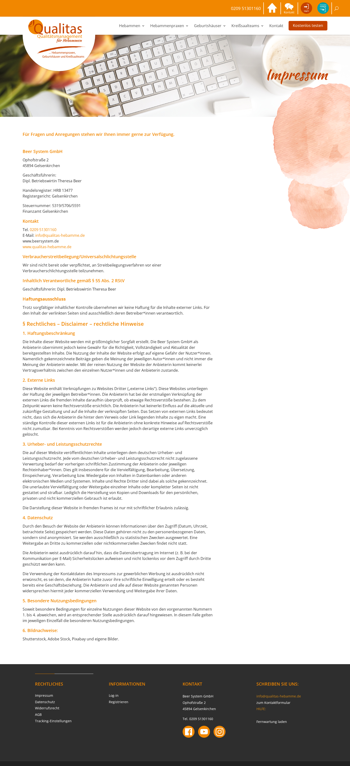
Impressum (44, 695)
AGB (38, 714)
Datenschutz (45, 702)
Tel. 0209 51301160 (198, 719)
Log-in (114, 695)
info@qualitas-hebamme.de (60, 235)
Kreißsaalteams (245, 25)
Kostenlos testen (308, 25)
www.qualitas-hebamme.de (47, 246)
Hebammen (129, 25)
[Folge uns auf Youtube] (204, 732)
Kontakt (276, 25)
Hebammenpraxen (167, 25)
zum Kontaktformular (273, 702)
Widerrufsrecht (47, 708)
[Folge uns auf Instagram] (219, 732)
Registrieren (118, 702)
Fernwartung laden (271, 721)
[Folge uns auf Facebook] (189, 732)
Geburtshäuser (207, 25)
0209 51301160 (246, 8)
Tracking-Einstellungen (53, 721)
